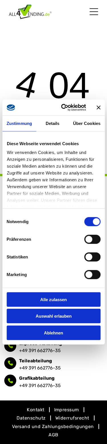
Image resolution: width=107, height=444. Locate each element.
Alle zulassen (53, 299)
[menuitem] (36, 410)
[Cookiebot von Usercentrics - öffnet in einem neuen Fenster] (64, 107)
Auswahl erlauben (54, 316)
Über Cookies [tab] (86, 123)
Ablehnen (53, 332)
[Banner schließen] (98, 108)
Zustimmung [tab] (19, 123)
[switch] (92, 239)
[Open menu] (94, 11)
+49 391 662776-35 (40, 350)
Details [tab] (53, 123)
